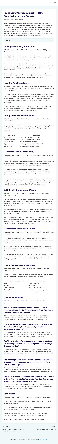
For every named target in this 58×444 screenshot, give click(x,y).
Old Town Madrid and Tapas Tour (46, 428)
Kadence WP (43, 439)
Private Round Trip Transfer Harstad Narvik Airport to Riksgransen (14, 429)
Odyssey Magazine (9, 19)
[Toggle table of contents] (52, 40)
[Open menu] (55, 3)
